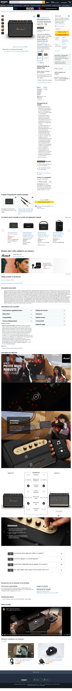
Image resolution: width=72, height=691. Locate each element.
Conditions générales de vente (20, 684)
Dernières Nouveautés (36, 5)
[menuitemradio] (67, 635)
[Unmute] (69, 635)
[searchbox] (31, 2)
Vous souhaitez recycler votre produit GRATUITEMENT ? (16, 51)
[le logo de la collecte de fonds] (5, 255)
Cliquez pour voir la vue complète (20, 46)
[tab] (33, 437)
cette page (47, 189)
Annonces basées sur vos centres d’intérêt (51, 684)
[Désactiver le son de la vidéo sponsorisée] (32, 656)
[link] (26, 202)
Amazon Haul (10, 5)
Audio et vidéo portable (10, 11)
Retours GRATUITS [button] (59, 23)
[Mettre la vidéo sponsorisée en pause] (32, 653)
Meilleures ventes (18, 5)
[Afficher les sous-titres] (32, 645)
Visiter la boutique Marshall (43, 17)
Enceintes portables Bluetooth (43, 11)
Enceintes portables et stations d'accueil (29, 11)
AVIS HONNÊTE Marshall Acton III (13, 610)
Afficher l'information (41, 208)
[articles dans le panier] (70, 2)
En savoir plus (59, 511)
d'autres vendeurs (44, 46)
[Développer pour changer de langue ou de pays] (41, 679)
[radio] (2, 16)
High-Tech (3, 11)
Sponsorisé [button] (67, 273)
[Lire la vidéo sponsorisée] (51, 650)
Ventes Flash (26, 5)
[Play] (2, 634)
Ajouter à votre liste (58, 68)
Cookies (40, 684)
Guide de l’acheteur (56, 5)
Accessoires (18, 11)
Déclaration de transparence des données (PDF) (12, 283)
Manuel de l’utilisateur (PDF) (7, 280)
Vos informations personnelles (32, 684)
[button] (3, 5)
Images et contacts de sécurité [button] (43, 588)
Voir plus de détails (42, 157)
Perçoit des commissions (15, 608)
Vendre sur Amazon (46, 5)
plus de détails (17, 590)
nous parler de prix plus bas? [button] (15, 348)
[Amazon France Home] (24, 680)
